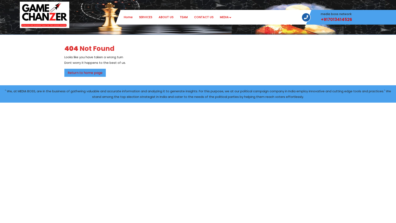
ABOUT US (166, 17)
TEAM (184, 17)
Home (128, 17)
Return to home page (87, 73)
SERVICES (145, 17)
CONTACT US (203, 17)
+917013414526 (336, 20)
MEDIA (224, 17)
